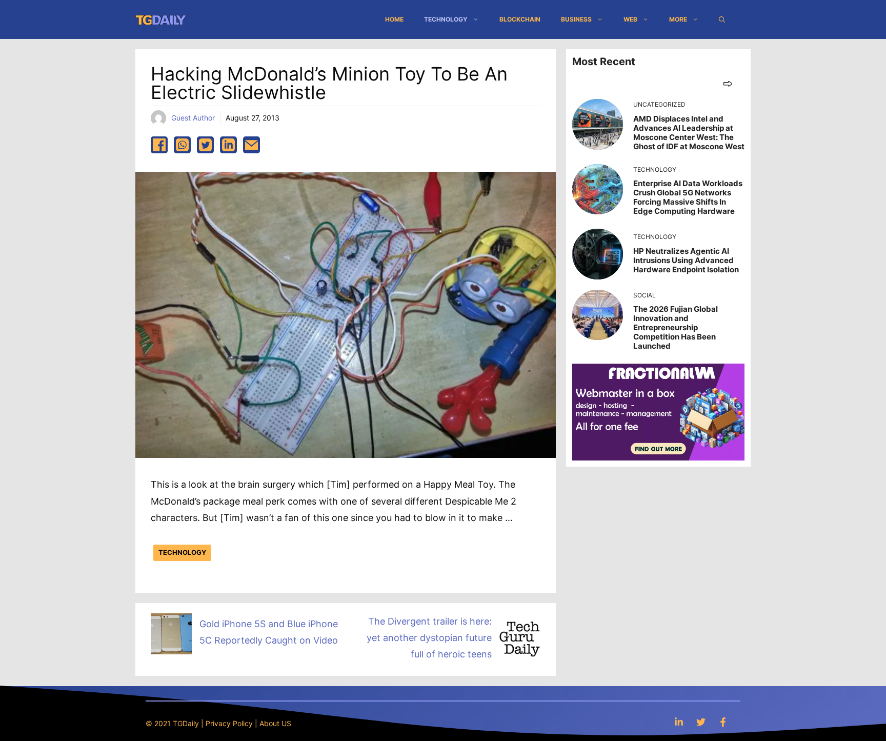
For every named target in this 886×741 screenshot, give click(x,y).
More (678, 19)
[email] (251, 144)
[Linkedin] (678, 722)
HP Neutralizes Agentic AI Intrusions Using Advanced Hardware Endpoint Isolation (686, 260)
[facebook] (159, 144)
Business (576, 19)
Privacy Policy (229, 723)
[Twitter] (701, 722)
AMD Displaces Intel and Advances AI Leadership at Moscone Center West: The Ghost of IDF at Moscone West (688, 132)
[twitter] (205, 144)
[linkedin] (228, 144)
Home (394, 19)
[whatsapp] (182, 144)
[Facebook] (723, 722)
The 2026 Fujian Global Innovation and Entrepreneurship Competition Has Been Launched (675, 327)
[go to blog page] (727, 83)
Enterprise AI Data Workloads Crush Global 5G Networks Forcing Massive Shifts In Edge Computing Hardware (687, 197)
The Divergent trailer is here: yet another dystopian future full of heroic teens (429, 638)
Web (630, 19)
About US (275, 723)
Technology (446, 19)
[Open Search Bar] (722, 19)
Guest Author (193, 117)
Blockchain (519, 19)
